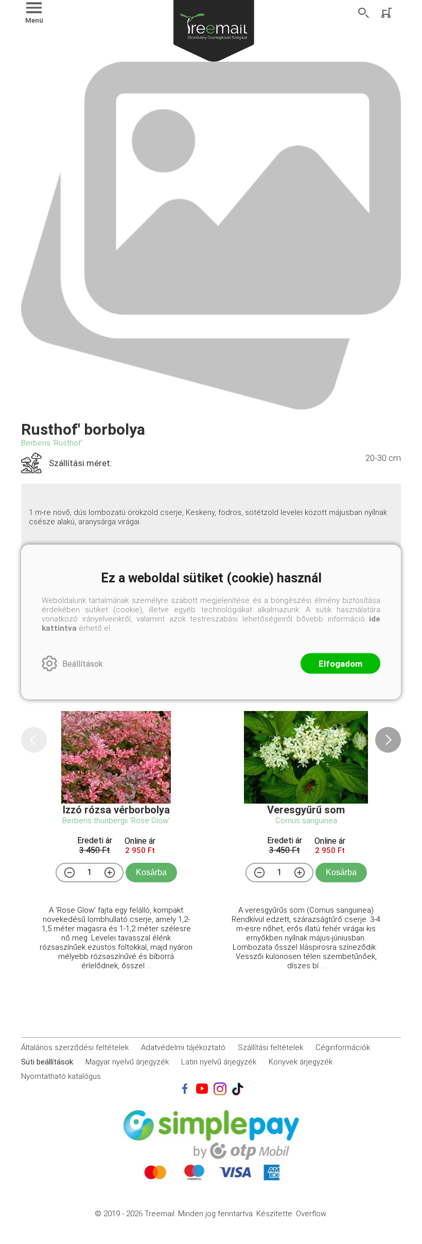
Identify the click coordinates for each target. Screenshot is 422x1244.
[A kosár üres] (387, 13)
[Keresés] (364, 13)
